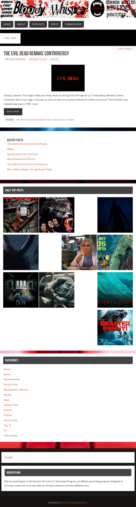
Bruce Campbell (28, 119)
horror (49, 119)
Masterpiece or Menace (16, 389)
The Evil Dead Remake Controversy (36, 53)
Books (7, 374)
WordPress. (81, 502)
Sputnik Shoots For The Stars (22, 154)
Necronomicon (59, 119)
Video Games (11, 435)
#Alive (10, 149)
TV (5, 430)
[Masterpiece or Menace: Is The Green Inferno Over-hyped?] (21, 215)
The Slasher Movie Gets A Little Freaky (27, 143)
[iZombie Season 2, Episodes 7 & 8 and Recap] (79, 253)
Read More (13, 111)
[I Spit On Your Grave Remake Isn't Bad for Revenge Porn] (56, 290)
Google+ (9, 457)
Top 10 (7, 425)
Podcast (8, 415)
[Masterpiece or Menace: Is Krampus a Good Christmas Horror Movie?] (21, 253)
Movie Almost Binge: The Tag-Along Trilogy (29, 169)
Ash (18, 119)
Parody (7, 410)
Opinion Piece (11, 404)
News (7, 399)
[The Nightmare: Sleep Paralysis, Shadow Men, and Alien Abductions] (115, 215)
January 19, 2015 (38, 59)
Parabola (67, 502)
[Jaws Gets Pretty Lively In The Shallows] (115, 290)
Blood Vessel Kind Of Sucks (21, 159)
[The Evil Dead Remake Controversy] (68, 78)
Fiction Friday (11, 384)
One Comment (125, 49)
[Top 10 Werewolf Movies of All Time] (56, 215)
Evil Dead (40, 119)
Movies (54, 59)
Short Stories (10, 420)
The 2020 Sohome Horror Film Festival (27, 164)
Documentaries (12, 379)
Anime (7, 369)
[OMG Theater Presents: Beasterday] (115, 328)
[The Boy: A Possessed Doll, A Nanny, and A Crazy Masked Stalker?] (21, 290)
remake (70, 119)
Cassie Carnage (17, 59)
